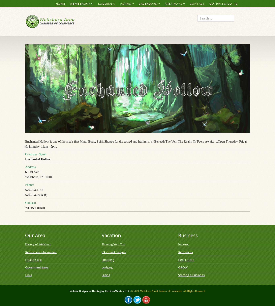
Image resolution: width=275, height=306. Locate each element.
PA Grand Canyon (114, 252)
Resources (185, 252)
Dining (106, 275)
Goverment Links (37, 267)
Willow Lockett (35, 207)
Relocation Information (41, 252)
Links (28, 275)
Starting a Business (191, 275)
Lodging (107, 267)
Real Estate (186, 260)
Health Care (33, 260)
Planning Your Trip (113, 244)
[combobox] (215, 18)
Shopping (108, 260)
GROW (183, 267)
